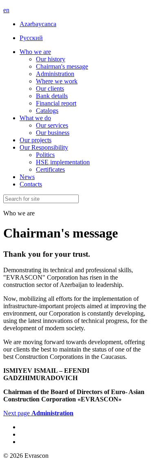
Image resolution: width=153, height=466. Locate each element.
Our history (50, 59)
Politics (45, 154)
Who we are (35, 51)
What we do (35, 117)
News (27, 176)
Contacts (31, 184)
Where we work (57, 81)
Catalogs (47, 110)
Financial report (56, 103)
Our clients (50, 88)
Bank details (52, 95)
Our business (52, 132)
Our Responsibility (44, 147)
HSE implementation (63, 162)
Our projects (35, 140)
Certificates (50, 169)
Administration (55, 73)
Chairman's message (62, 66)
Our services (52, 125)
